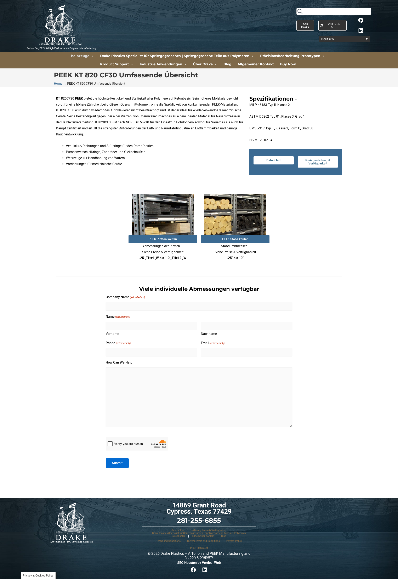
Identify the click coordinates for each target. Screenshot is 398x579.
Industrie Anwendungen (161, 64)
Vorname (112, 334)
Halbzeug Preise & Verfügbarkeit (208, 530)
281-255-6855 (199, 520)
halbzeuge (80, 56)
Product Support (114, 64)
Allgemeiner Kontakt (256, 64)
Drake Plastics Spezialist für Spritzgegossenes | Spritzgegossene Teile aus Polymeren (174, 56)
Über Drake (203, 64)
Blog (227, 64)
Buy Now (288, 64)
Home (58, 83)
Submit (117, 463)
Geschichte (177, 530)
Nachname (209, 334)
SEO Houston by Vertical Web (199, 563)
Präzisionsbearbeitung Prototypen (290, 56)
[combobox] (333, 11)
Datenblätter (178, 536)
